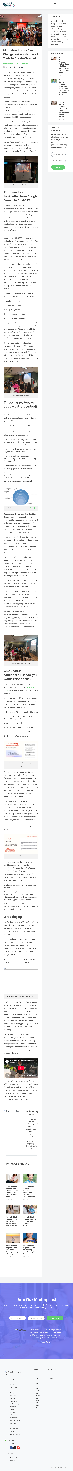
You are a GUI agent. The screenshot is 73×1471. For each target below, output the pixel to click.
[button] (55, 4)
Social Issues (24, 63)
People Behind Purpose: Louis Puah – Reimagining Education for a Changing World (29, 1191)
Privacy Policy (29, 1467)
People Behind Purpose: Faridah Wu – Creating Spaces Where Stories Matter (12, 1221)
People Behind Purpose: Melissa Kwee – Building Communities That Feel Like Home (12, 1191)
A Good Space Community (11, 63)
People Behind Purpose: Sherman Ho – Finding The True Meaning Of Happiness (29, 1249)
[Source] (32, 508)
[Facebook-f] (11, 1447)
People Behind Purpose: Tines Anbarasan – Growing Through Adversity (12, 1249)
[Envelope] (18, 1447)
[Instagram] (14, 1447)
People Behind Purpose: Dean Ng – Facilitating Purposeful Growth (29, 1221)
